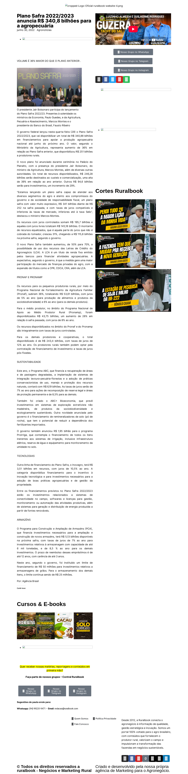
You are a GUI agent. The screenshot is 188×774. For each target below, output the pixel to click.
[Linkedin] (166, 758)
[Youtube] (119, 79)
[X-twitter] (159, 758)
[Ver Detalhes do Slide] (136, 90)
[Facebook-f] (131, 758)
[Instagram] (98, 79)
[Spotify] (126, 79)
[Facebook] (105, 79)
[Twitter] (112, 79)
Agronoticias (44, 30)
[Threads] (152, 758)
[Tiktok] (145, 758)
